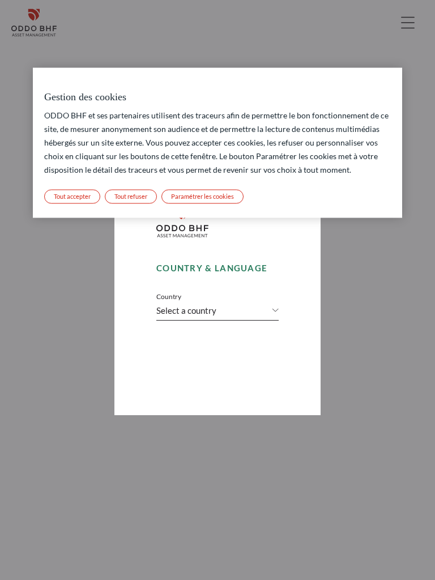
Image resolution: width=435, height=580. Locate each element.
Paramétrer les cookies (202, 196)
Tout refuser (130, 196)
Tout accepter (72, 196)
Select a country (186, 310)
